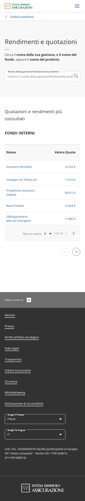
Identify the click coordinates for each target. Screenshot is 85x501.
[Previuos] (66, 233)
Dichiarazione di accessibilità (24, 403)
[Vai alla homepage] (18, 6)
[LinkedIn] (28, 300)
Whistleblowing (15, 392)
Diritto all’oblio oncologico (22, 337)
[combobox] (42, 76)
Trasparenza (13, 359)
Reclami (10, 315)
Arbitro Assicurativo (18, 370)
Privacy (9, 326)
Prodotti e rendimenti (22, 16)
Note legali (12, 348)
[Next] (73, 233)
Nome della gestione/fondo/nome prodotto (33, 71)
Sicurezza (11, 381)
